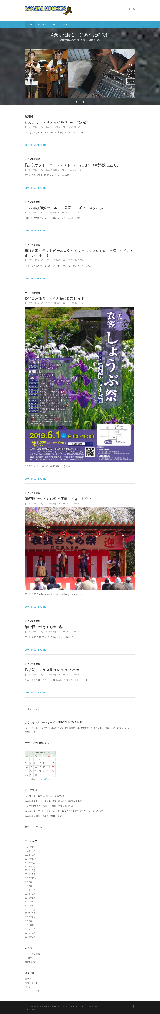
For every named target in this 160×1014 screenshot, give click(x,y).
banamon (33, 126)
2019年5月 (30, 862)
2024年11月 (31, 846)
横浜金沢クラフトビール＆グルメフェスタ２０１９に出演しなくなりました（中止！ (66, 810)
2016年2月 (30, 936)
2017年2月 (30, 921)
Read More (92, 81)
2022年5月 (30, 854)
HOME (30, 24)
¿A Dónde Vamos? (97, 64)
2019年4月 (30, 866)
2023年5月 (30, 850)
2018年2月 (30, 893)
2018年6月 (30, 885)
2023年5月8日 (52, 169)
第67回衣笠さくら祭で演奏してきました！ (58, 498)
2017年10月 (31, 905)
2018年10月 (31, 878)
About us (42, 24)
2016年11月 (31, 924)
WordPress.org (32, 990)
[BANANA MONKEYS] (49, 10)
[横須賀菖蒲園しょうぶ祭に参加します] (80, 384)
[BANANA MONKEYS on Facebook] (129, 8)
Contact (65, 24)
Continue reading (35, 144)
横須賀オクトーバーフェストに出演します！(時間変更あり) (71, 164)
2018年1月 (30, 897)
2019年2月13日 (53, 674)
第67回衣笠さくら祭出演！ (46, 626)
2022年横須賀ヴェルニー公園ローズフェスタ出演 (64, 207)
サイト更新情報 (32, 159)
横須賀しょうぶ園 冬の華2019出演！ (54, 669)
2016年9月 (30, 928)
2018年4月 (30, 889)
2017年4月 (30, 917)
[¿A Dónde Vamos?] (80, 50)
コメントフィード (33, 986)
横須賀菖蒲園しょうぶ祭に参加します (54, 298)
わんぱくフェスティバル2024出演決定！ (57, 122)
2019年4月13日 (53, 503)
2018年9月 (30, 882)
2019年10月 (31, 858)
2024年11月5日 (53, 126)
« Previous (32, 709)
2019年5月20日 (53, 303)
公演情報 (29, 116)
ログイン (29, 978)
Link (54, 24)
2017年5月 (30, 913)
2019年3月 (30, 870)
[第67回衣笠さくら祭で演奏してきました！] (80, 548)
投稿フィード (31, 982)
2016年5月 (30, 932)
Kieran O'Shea (45, 779)
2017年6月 (30, 909)
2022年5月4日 (52, 212)
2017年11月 (31, 901)
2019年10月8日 (53, 260)
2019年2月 (30, 874)
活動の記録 (30, 961)
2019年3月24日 (53, 631)
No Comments (75, 126)
